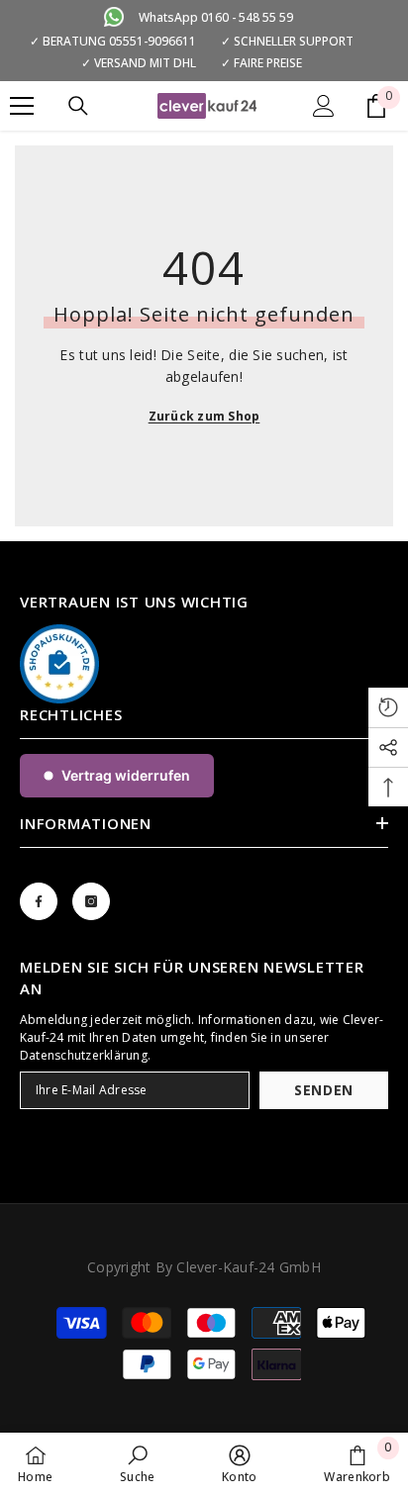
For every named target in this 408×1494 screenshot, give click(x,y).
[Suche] (78, 106)
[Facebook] (38, 901)
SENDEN (324, 1089)
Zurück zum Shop (204, 416)
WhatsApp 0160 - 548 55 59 (216, 17)
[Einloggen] (324, 106)
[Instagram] (91, 901)
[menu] (22, 106)
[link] (137, 1463)
